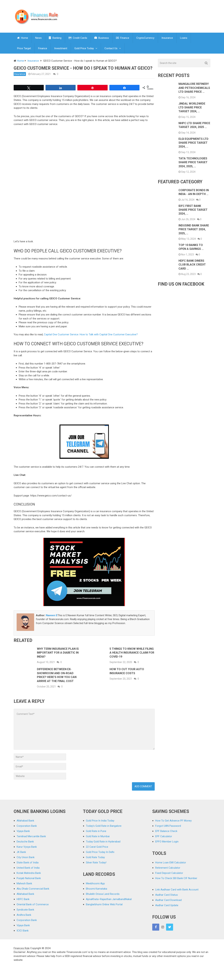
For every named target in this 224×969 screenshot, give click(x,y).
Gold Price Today (84, 48)
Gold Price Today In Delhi (100, 852)
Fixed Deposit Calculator (169, 873)
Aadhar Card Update (166, 905)
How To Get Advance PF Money (173, 820)
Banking (56, 37)
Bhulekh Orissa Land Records (103, 894)
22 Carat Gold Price (97, 846)
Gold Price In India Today (100, 820)
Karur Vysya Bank (27, 846)
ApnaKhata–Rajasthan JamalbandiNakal (109, 899)
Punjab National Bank (29, 878)
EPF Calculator (163, 836)
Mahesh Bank (24, 883)
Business (103, 37)
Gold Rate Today (95, 857)
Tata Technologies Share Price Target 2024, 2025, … (193, 162)
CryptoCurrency (145, 37)
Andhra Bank (24, 914)
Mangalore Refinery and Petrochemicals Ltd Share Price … (194, 87)
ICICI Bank (23, 930)
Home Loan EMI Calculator (170, 862)
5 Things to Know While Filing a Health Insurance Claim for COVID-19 (132, 652)
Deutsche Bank (25, 841)
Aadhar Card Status (166, 894)
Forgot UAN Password (168, 825)
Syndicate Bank (25, 909)
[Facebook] (155, 927)
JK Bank (21, 852)
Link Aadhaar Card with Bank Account (176, 889)
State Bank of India (27, 862)
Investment (60, 48)
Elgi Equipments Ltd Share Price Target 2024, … (193, 142)
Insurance (167, 37)
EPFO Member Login (166, 841)
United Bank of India (28, 867)
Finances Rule (22, 948)
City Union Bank (25, 857)
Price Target (24, 48)
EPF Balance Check (166, 831)
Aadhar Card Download (168, 900)
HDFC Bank (23, 899)
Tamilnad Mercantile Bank (31, 836)
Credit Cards (79, 37)
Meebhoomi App (95, 883)
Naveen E (51, 615)
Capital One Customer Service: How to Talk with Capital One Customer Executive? (91, 334)
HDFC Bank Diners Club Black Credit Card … (192, 264)
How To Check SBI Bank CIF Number (176, 878)
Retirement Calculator (167, 867)
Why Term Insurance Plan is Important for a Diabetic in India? (58, 652)
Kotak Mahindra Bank (29, 873)
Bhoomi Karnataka (96, 888)
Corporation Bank (27, 825)
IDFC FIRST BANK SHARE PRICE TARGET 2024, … (193, 209)
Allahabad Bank (25, 820)
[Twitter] (169, 927)
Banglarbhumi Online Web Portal (104, 904)
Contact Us (110, 48)
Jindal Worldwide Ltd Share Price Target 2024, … (191, 107)
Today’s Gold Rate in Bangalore (103, 825)
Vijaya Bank (23, 831)
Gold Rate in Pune (96, 831)
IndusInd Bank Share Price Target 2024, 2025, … (193, 229)
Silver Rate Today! (96, 862)
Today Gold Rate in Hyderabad (103, 841)
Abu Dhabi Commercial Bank (33, 888)
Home (24, 37)
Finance (124, 37)
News (38, 37)
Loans (183, 37)
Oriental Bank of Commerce (33, 904)
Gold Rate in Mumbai (98, 836)
